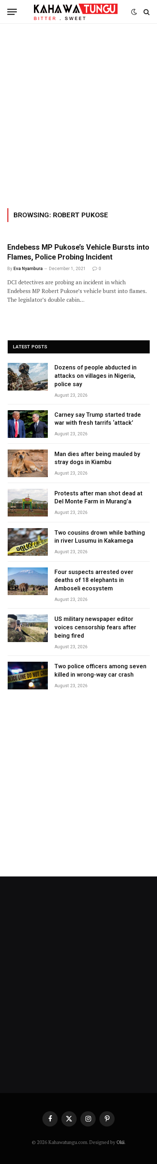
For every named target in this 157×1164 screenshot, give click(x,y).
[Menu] (12, 12)
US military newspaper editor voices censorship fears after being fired (95, 627)
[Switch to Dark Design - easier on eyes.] (134, 12)
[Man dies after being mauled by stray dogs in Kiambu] (28, 463)
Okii (120, 1142)
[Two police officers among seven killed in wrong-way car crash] (28, 675)
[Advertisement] (78, 114)
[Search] (146, 12)
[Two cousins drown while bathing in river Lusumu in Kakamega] (28, 542)
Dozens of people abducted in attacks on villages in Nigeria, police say (95, 376)
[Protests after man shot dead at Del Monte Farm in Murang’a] (28, 502)
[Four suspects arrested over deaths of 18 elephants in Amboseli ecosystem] (28, 581)
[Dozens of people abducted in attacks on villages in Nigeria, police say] (28, 377)
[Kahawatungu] (76, 12)
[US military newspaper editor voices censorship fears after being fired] (28, 628)
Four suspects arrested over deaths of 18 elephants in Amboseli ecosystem (93, 580)
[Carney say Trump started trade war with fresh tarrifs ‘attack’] (28, 424)
